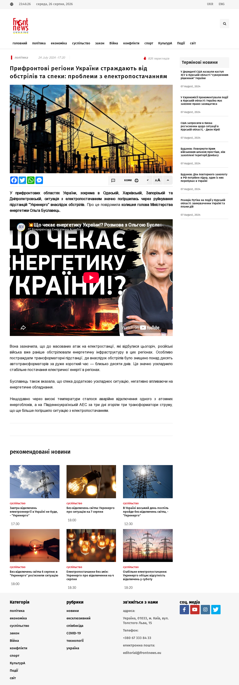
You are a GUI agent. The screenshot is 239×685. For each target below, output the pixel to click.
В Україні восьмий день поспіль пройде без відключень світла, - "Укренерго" (146, 511)
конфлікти (18, 648)
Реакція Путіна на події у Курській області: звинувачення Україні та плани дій (203, 203)
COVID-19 (74, 633)
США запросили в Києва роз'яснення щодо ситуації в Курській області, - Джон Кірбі (200, 126)
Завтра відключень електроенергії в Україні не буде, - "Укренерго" (34, 511)
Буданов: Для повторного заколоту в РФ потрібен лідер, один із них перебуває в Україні (204, 178)
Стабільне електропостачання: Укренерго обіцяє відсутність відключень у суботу (145, 575)
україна (73, 648)
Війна (14, 641)
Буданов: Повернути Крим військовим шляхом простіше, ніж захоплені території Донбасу (203, 152)
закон (14, 633)
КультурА (17, 663)
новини (73, 611)
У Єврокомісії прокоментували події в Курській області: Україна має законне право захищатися (204, 101)
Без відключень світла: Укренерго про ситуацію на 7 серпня (91, 509)
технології (75, 641)
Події (14, 670)
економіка (18, 618)
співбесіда (75, 626)
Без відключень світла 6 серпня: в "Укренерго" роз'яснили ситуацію (34, 573)
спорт (14, 655)
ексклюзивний (79, 618)
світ (13, 678)
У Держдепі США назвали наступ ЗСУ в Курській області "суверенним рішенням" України (204, 75)
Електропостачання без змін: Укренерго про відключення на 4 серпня (90, 575)
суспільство (19, 626)
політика (17, 611)
